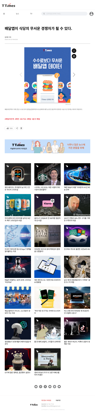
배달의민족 (10, 119)
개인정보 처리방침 (46, 400)
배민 (17, 119)
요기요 (23, 119)
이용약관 (58, 400)
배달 (29, 119)
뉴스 (17, 13)
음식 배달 (36, 119)
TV (31, 13)
